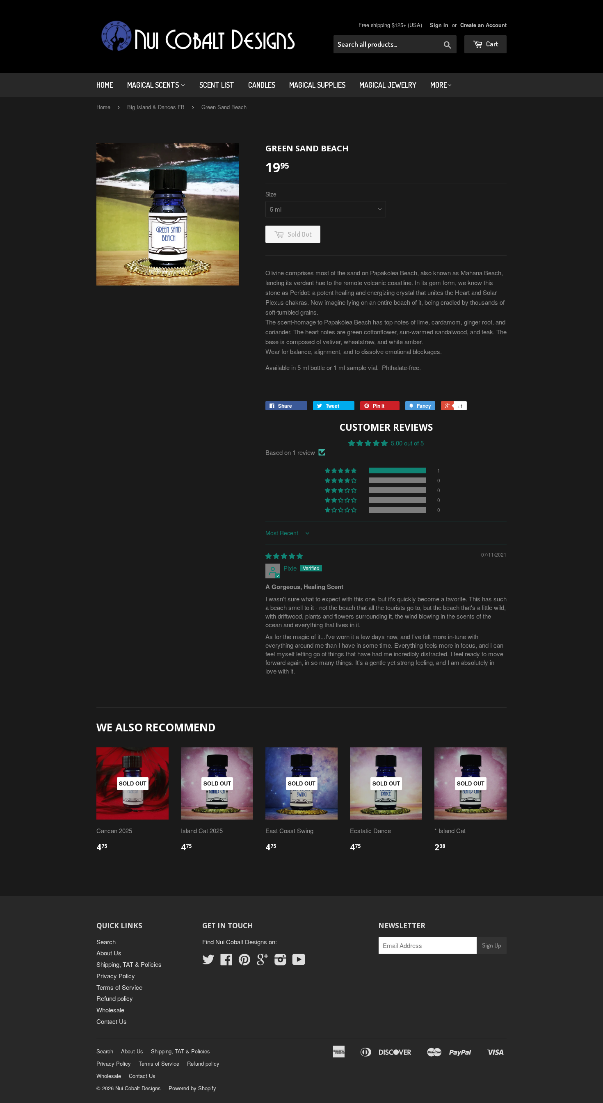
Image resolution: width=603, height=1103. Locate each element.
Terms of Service (119, 987)
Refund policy (114, 998)
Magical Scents (153, 84)
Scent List (216, 84)
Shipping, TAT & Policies (129, 964)
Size (270, 194)
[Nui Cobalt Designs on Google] (262, 961)
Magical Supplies (317, 84)
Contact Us (111, 1021)
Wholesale (110, 1009)
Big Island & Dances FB (156, 107)
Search (106, 941)
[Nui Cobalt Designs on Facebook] (226, 961)
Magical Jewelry (387, 84)
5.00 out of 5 (407, 442)
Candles (261, 84)
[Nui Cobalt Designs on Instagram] (280, 961)
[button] (341, 470)
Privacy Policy (115, 975)
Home (104, 84)
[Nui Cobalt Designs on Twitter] (208, 961)
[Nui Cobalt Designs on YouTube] (298, 961)
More (438, 84)
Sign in (439, 25)
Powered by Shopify (192, 1088)
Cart (491, 43)
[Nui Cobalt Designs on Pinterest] (244, 961)
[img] (284, 555)
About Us (108, 952)
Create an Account (483, 25)
